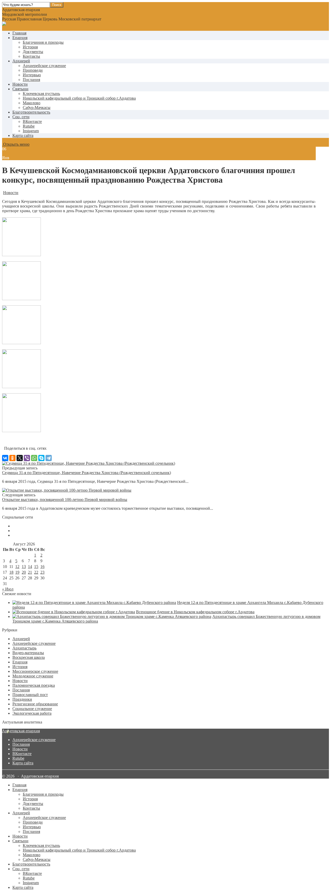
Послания (31, 79)
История (30, 47)
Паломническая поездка (33, 685)
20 (24, 572)
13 (24, 566)
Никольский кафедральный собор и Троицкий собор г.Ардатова (79, 98)
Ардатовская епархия (21, 731)
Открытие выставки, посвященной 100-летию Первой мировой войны (64, 499)
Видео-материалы (28, 653)
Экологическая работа (31, 713)
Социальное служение (32, 708)
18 (11, 572)
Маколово (31, 103)
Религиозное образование (35, 704)
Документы (33, 51)
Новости (20, 84)
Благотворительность (31, 112)
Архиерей (21, 61)
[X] (20, 458)
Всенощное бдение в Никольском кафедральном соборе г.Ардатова (195, 612)
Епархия (19, 37)
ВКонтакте (22, 753)
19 (17, 572)
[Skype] (41, 458)
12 (17, 566)
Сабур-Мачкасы (36, 107)
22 (36, 572)
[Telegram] (49, 458)
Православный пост (30, 694)
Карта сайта (22, 135)
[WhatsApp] (34, 458)
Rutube (18, 758)
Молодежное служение (32, 676)
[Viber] (27, 458)
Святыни (20, 89)
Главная (19, 33)
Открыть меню (15, 144)
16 (42, 566)
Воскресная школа (28, 657)
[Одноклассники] (12, 458)
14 (30, 566)
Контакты (31, 56)
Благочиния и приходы (43, 42)
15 (36, 566)
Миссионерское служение (35, 671)
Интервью (32, 75)
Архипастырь (24, 648)
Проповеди (33, 70)
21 (30, 572)
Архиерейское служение (44, 65)
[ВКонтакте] (5, 458)
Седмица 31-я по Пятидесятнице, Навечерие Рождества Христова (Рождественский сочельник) (86, 472)
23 (42, 572)
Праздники (22, 699)
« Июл (7, 589)
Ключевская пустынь (41, 93)
